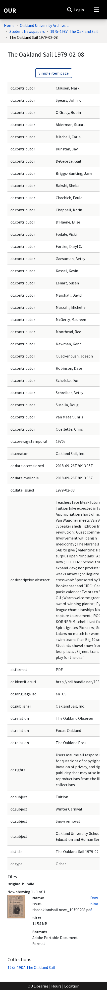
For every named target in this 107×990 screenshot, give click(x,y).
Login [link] (79, 9)
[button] (69, 10)
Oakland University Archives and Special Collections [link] (45, 25)
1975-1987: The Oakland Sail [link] (74, 31)
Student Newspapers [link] (27, 31)
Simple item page (54, 73)
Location (71, 986)
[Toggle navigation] (96, 9)
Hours (56, 986)
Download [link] (94, 903)
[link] (31, 967)
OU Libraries (38, 986)
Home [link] (9, 25)
